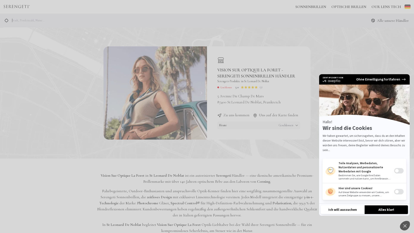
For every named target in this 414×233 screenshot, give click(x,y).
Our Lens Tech (386, 6)
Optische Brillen (348, 6)
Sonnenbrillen (310, 6)
